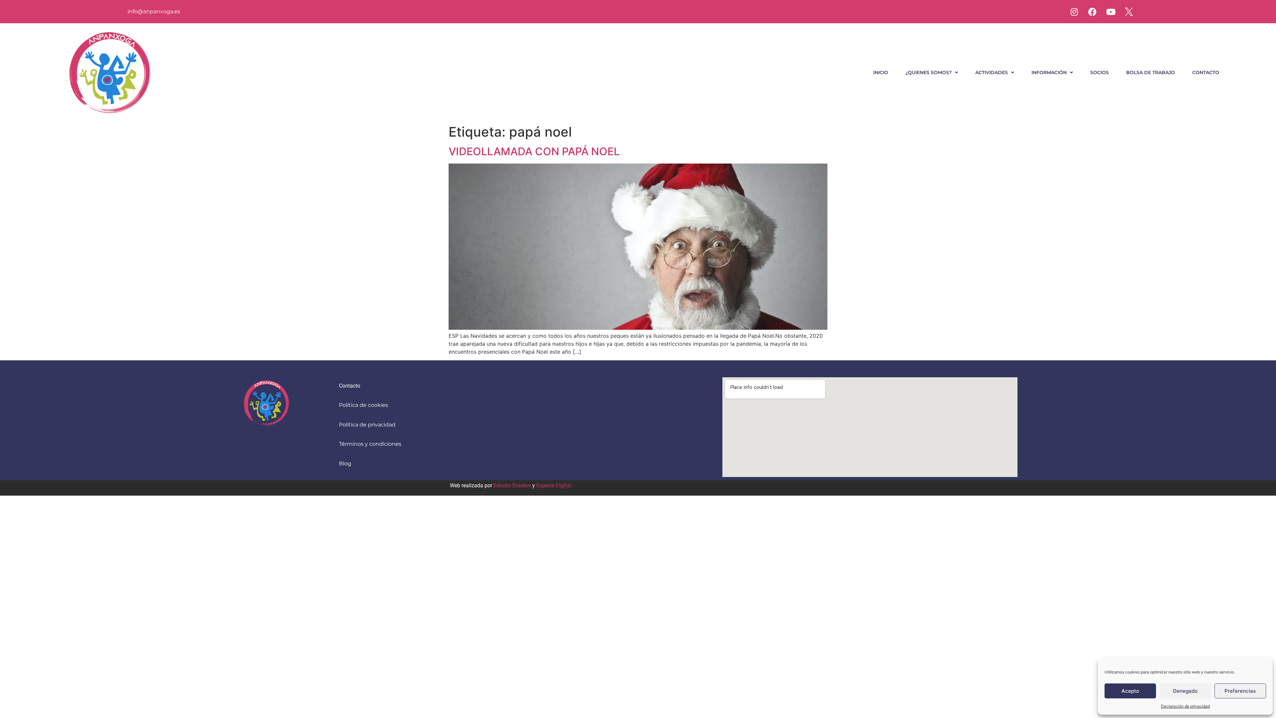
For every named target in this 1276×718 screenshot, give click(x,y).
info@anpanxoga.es (154, 11)
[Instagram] (1074, 11)
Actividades (991, 72)
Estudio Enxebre (512, 485)
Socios (1099, 72)
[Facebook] (1092, 11)
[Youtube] (1111, 11)
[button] (932, 72)
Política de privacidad (367, 424)
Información (1049, 72)
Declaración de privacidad (1185, 706)
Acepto (1130, 691)
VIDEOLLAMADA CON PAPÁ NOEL (534, 151)
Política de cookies (363, 405)
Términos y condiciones (370, 444)
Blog (345, 463)
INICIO (880, 72)
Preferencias (1240, 691)
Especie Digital (553, 485)
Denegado (1185, 691)
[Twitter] (1129, 11)
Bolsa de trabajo (1150, 72)
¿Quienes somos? (928, 72)
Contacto (1205, 72)
